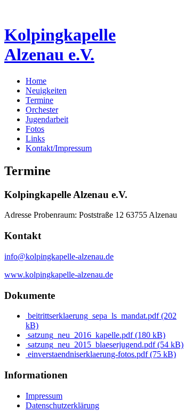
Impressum (44, 395)
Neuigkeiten (46, 90)
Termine (39, 100)
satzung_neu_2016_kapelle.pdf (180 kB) (95, 334)
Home (36, 80)
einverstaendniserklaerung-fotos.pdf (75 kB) (101, 354)
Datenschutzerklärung (62, 405)
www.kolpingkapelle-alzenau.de (58, 274)
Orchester (42, 109)
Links (35, 138)
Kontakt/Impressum (59, 148)
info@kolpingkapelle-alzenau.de (59, 256)
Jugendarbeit (47, 119)
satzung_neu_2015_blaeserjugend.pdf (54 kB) (104, 344)
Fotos (35, 128)
